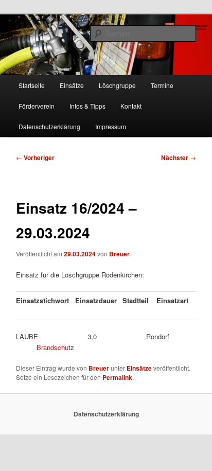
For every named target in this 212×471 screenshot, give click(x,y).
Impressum (110, 126)
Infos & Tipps (87, 105)
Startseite (32, 85)
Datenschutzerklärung (49, 126)
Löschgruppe (117, 85)
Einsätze (72, 85)
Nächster (178, 157)
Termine (162, 85)
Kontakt (131, 105)
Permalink (117, 377)
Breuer (119, 253)
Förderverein (37, 105)
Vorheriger (35, 157)
